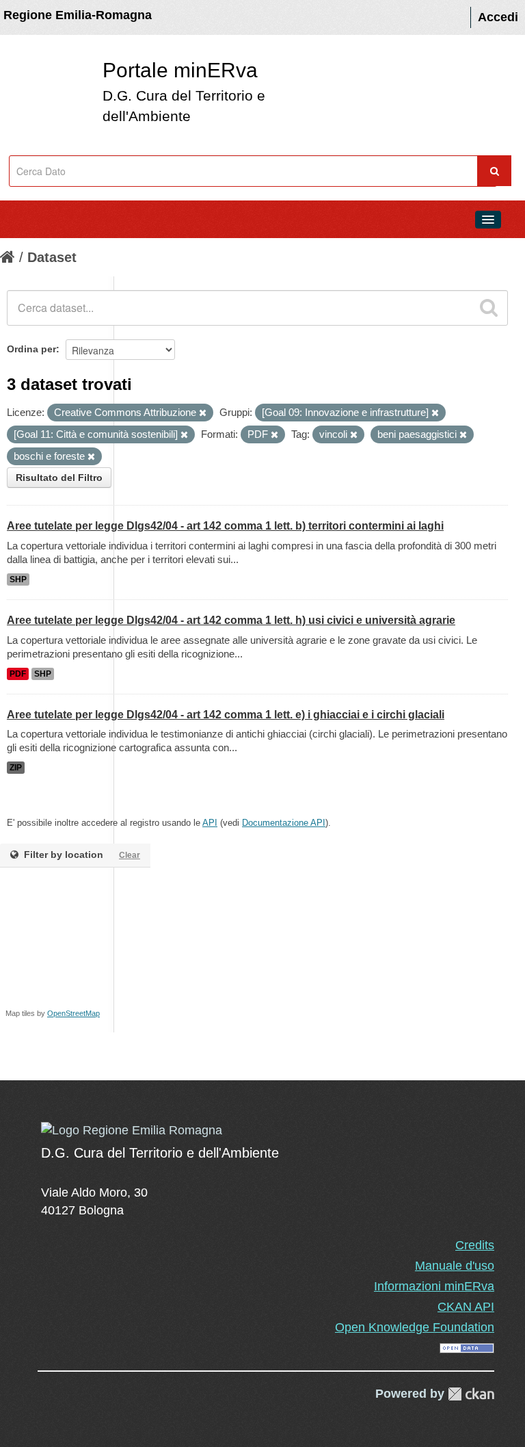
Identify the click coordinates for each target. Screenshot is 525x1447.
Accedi (498, 17)
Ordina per (31, 348)
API (209, 823)
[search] (489, 308)
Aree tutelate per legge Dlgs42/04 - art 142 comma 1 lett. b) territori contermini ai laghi (225, 526)
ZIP (16, 767)
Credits (474, 1245)
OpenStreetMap (73, 1013)
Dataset (52, 257)
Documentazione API (283, 823)
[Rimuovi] (202, 413)
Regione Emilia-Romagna (77, 15)
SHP (18, 579)
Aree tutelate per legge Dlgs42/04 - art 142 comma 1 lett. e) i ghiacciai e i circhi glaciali (225, 714)
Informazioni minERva (434, 1286)
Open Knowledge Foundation (414, 1327)
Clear (129, 855)
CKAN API (466, 1307)
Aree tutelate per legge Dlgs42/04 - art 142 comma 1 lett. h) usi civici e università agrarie (231, 620)
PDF (18, 674)
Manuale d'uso (454, 1266)
